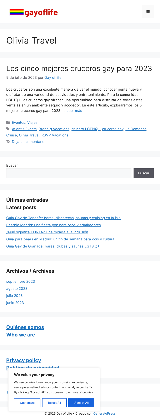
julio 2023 (14, 296)
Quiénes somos (25, 327)
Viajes (32, 122)
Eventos (18, 122)
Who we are (20, 335)
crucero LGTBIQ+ (85, 129)
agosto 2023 (17, 288)
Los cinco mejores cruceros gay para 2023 (79, 68)
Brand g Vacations (54, 129)
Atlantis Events (24, 129)
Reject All (54, 402)
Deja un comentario (28, 142)
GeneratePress (104, 413)
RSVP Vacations (54, 135)
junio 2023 (15, 303)
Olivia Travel (29, 135)
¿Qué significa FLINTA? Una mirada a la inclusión (47, 232)
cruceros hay (112, 129)
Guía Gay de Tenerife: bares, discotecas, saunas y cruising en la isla (63, 218)
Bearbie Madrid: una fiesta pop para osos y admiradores (53, 225)
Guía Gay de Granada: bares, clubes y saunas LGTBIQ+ (53, 246)
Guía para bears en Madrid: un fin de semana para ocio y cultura (60, 239)
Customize (27, 402)
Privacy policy (23, 360)
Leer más (74, 111)
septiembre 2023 (20, 281)
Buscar (12, 165)
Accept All (81, 402)
